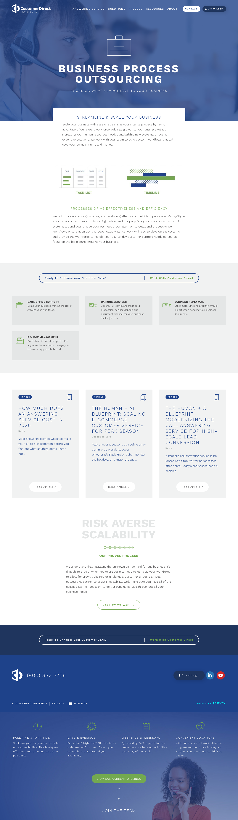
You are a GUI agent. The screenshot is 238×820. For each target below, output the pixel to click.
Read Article (44, 486)
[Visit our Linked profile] (210, 675)
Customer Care (101, 436)
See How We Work (118, 604)
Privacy (58, 703)
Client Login (215, 8)
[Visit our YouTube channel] (221, 675)
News (21, 431)
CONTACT (191, 8)
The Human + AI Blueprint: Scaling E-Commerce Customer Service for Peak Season (119, 420)
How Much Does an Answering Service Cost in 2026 (41, 417)
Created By (204, 703)
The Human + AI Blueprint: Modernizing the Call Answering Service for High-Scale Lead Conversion (191, 425)
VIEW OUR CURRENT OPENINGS (119, 778)
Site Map (80, 703)
